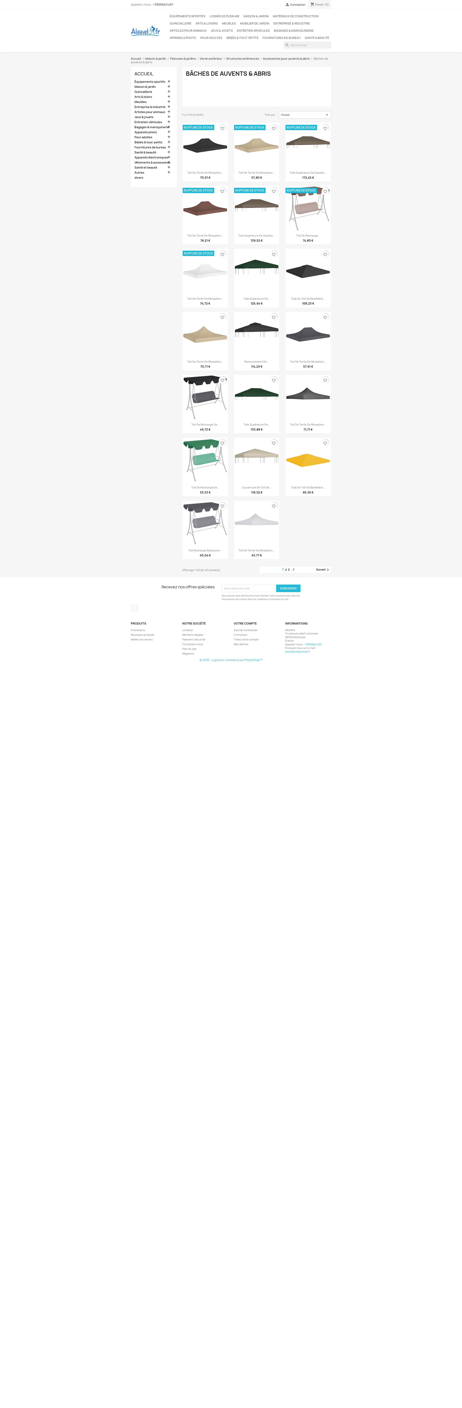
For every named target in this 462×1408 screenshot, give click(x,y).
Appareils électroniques (151, 157)
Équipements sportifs (187, 16)
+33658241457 (163, 4)
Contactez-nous (192, 644)
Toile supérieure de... (256, 298)
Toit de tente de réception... (205, 172)
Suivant (323, 570)
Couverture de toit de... (257, 487)
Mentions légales (192, 634)
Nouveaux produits (142, 634)
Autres (139, 173)
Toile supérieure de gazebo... (308, 172)
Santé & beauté (317, 38)
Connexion (240, 634)
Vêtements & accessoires (152, 162)
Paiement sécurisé (193, 639)
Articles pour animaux (188, 31)
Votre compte (245, 623)
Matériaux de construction (296, 16)
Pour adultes (211, 38)
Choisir (305, 115)
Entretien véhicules (253, 31)
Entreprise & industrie (291, 23)
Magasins (188, 653)
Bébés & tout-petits (242, 38)
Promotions (138, 630)
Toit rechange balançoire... (205, 550)
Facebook (134, 608)
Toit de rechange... (308, 235)
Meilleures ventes (142, 639)
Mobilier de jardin (254, 23)
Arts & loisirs (207, 23)
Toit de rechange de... (205, 424)
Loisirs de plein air (224, 16)
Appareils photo (183, 38)
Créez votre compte (246, 639)
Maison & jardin (256, 16)
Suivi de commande (245, 630)
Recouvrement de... (256, 361)
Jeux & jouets (222, 31)
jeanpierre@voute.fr (297, 651)
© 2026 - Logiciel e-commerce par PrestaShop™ (231, 660)
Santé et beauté (145, 167)
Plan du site (189, 649)
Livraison (187, 630)
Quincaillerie (180, 23)
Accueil (143, 74)
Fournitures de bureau (282, 38)
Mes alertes (241, 644)
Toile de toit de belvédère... (308, 298)
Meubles (229, 23)
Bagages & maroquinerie (294, 31)
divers (138, 178)
